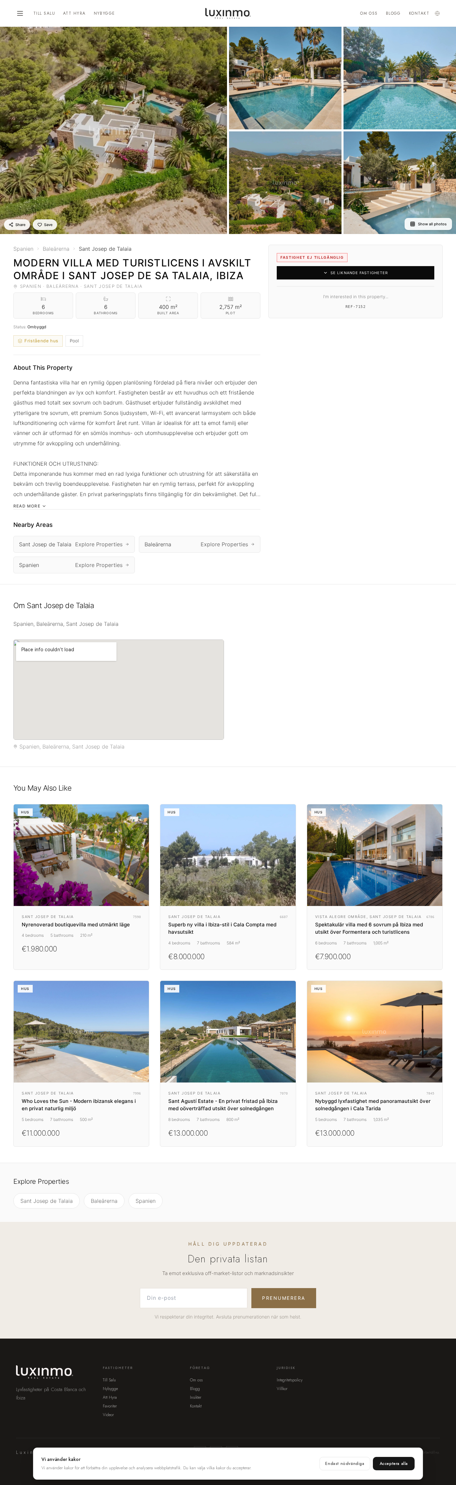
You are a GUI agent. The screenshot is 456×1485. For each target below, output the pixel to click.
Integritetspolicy (289, 1380)
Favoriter (110, 1406)
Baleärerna (104, 1200)
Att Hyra (74, 13)
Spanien (146, 1200)
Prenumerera (283, 1298)
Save (48, 224)
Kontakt (419, 13)
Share (20, 224)
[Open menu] (20, 13)
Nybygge (104, 13)
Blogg (393, 13)
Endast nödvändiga (344, 1464)
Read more (26, 505)
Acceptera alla (394, 1464)
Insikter (195, 1397)
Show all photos (432, 224)
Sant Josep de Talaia (46, 1200)
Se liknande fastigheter (359, 272)
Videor (108, 1415)
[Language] (437, 13)
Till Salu (44, 13)
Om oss (369, 13)
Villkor (282, 1389)
